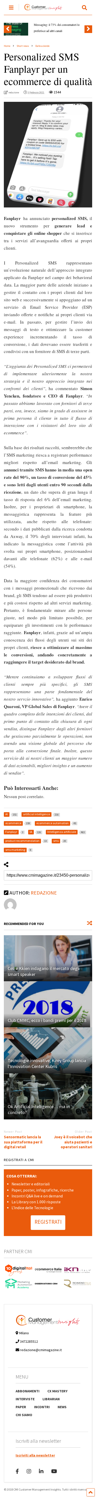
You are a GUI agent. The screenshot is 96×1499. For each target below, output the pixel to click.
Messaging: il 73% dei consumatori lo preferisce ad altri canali (57, 27)
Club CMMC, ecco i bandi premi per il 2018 (47, 1020)
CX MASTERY (57, 1391)
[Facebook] (17, 1471)
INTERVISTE (25, 1399)
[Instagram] (29, 1471)
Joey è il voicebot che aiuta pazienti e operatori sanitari (73, 1141)
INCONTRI (42, 1407)
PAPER (21, 1407)
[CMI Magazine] (40, 10)
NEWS (62, 1407)
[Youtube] (54, 1471)
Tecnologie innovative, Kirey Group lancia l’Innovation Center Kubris (47, 1063)
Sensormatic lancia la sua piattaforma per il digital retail (23, 1141)
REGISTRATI (48, 1221)
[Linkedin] (41, 1471)
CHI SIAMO (24, 1415)
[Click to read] (48, 958)
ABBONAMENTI (27, 1391)
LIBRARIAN (51, 1399)
